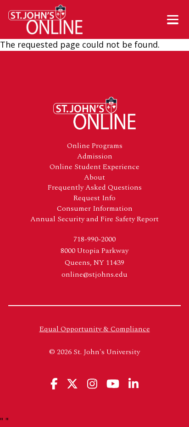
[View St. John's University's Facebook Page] (54, 383)
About (94, 177)
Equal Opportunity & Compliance (94, 328)
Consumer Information (95, 208)
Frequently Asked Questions (95, 187)
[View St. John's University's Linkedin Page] (133, 383)
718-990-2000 (94, 239)
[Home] (50, 19)
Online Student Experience (94, 167)
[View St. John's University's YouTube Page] (112, 383)
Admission (94, 156)
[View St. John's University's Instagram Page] (92, 383)
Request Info (94, 198)
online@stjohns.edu (94, 274)
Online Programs (94, 146)
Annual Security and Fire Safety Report (94, 219)
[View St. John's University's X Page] (72, 383)
